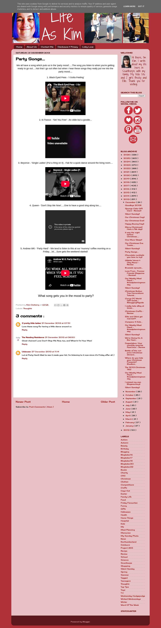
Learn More (129, 6)
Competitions (127, 485)
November (131, 392)
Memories (126, 533)
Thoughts (27, 308)
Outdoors (125, 545)
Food (123, 500)
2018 (127, 182)
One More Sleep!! (133, 240)
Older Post (108, 401)
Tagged (124, 578)
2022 (127, 168)
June (128, 409)
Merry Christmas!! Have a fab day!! (134, 228)
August (129, 402)
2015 (127, 193)
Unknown (26, 352)
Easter (124, 494)
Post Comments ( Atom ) (41, 407)
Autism (124, 440)
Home (19, 47)
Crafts (124, 488)
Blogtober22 (127, 467)
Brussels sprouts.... (134, 268)
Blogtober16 (127, 455)
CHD (123, 476)
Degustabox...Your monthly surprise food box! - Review (135, 345)
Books (124, 470)
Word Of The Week (130, 605)
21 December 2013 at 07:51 (56, 323)
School (124, 557)
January (130, 426)
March (129, 419)
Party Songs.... (132, 252)
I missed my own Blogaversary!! (133, 383)
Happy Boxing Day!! (134, 224)
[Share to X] (61, 305)
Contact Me (47, 47)
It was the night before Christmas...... (132, 235)
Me (122, 527)
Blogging (125, 452)
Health (124, 515)
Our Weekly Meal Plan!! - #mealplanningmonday (135, 281)
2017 (127, 186)
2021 (127, 172)
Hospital (125, 521)
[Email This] (55, 305)
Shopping (125, 566)
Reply (24, 330)
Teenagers (126, 581)
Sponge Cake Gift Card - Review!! (134, 210)
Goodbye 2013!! (133, 205)
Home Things (127, 518)
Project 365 (127, 548)
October (130, 395)
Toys (123, 590)
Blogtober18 (127, 461)
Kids (123, 524)
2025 (127, 158)
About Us (32, 47)
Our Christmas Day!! (135, 217)
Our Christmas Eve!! (134, 221)
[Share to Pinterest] (67, 305)
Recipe (124, 551)
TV (122, 593)
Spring (124, 572)
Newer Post (23, 401)
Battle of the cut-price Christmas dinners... (133, 353)
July (128, 405)
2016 (127, 189)
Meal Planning (128, 530)
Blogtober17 (126, 458)
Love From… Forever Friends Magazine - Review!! (134, 273)
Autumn (124, 443)
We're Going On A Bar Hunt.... (134, 339)
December (131, 202)
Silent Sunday (127, 569)
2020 (127, 175)
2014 (127, 196)
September (131, 398)
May (128, 412)
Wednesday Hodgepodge (133, 596)
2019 (127, 179)
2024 (127, 162)
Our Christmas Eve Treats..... (134, 244)
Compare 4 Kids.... (134, 322)
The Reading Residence (33, 337)
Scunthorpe (126, 563)
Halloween (126, 512)
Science (125, 560)
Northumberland (128, 542)
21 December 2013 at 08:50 (60, 337)
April (128, 416)
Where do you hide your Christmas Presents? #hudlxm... (134, 361)
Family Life (126, 497)
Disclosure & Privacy (68, 47)
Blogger (86, 622)
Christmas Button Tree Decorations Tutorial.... (134, 293)
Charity (124, 473)
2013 (127, 199)
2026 (127, 155)
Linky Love (87, 47)
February (130, 422)
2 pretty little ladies (31, 323)
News (123, 539)
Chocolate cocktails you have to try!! (134, 256)
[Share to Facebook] (64, 305)
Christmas (126, 479)
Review (124, 554)
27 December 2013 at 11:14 (45, 352)
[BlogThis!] (58, 305)
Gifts (123, 509)
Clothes (124, 482)
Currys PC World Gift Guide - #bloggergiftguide (134, 301)
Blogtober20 (127, 464)
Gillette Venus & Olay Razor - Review (132, 262)
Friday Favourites (129, 503)
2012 (127, 430)
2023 (127, 165)
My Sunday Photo (129, 536)
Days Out (125, 491)
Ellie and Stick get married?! (134, 318)
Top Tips (125, 587)
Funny (124, 506)
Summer (125, 575)
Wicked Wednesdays (131, 599)
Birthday (125, 449)
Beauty (124, 446)
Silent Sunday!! (132, 214)
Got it (141, 6)
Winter (124, 602)
